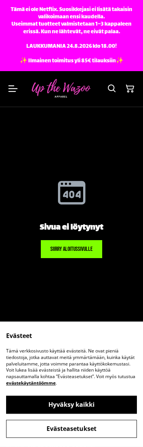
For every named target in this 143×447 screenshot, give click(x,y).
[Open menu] (13, 88)
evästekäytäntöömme (31, 383)
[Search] (112, 88)
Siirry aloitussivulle (71, 249)
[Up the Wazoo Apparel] (60, 89)
